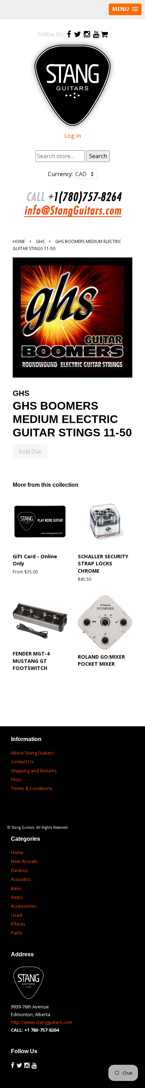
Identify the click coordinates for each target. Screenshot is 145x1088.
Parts (16, 933)
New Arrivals (24, 861)
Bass (16, 888)
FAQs (16, 779)
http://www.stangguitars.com (41, 1022)
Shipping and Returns (34, 770)
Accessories (24, 906)
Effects (18, 924)
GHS (40, 241)
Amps (17, 897)
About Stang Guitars (32, 753)
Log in (72, 135)
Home (19, 241)
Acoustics (21, 879)
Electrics (19, 870)
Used (16, 915)
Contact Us (22, 761)
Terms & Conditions (31, 788)
